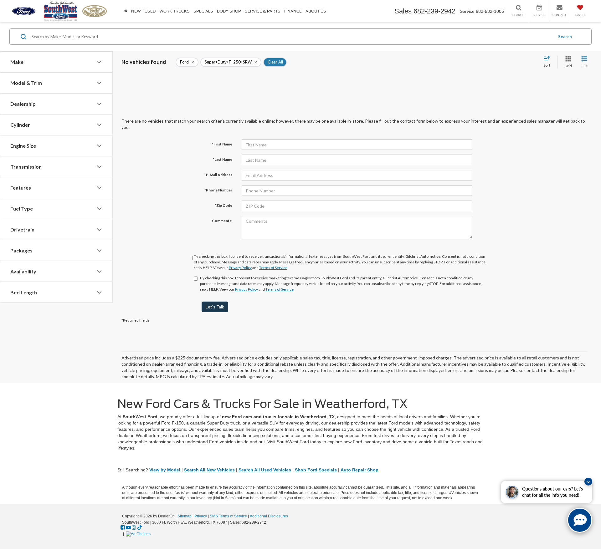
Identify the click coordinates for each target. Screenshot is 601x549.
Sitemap (184, 516)
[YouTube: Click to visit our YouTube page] (128, 528)
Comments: (222, 220)
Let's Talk (215, 306)
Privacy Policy (240, 267)
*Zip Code (223, 205)
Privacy (200, 516)
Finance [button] (293, 11)
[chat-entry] (579, 520)
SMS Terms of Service (228, 516)
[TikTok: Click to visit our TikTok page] (139, 528)
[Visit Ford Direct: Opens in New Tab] (139, 534)
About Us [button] (316, 11)
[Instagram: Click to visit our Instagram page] (134, 528)
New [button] (136, 11)
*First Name (222, 144)
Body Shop (229, 11)
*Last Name (222, 159)
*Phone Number (218, 190)
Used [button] (150, 11)
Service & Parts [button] (262, 11)
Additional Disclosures (269, 516)
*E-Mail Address (218, 174)
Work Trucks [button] (174, 11)
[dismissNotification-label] (588, 481)
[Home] (125, 11)
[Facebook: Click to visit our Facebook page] (123, 528)
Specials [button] (203, 11)
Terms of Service (273, 267)
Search (565, 36)
